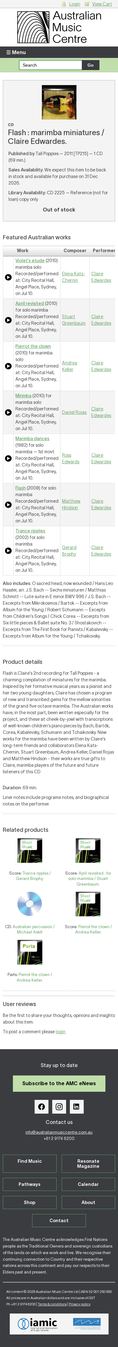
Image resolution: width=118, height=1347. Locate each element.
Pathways (30, 1184)
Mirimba (23, 395)
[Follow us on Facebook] (41, 1107)
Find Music (30, 1161)
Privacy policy (80, 1304)
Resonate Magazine (88, 1164)
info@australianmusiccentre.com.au (59, 1132)
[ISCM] (87, 1324)
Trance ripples (30, 530)
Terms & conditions (52, 1304)
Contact (59, 1220)
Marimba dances (32, 438)
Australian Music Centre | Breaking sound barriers (59, 27)
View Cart (102, 4)
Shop (29, 1202)
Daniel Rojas (74, 412)
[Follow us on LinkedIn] (77, 1107)
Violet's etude (30, 260)
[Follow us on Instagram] (59, 1107)
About (88, 1202)
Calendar (88, 1184)
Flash (20, 488)
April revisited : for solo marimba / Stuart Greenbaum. (89, 879)
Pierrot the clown (33, 346)
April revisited (29, 303)
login (60, 1031)
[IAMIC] (37, 1324)
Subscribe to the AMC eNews (59, 1083)
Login (74, 4)
